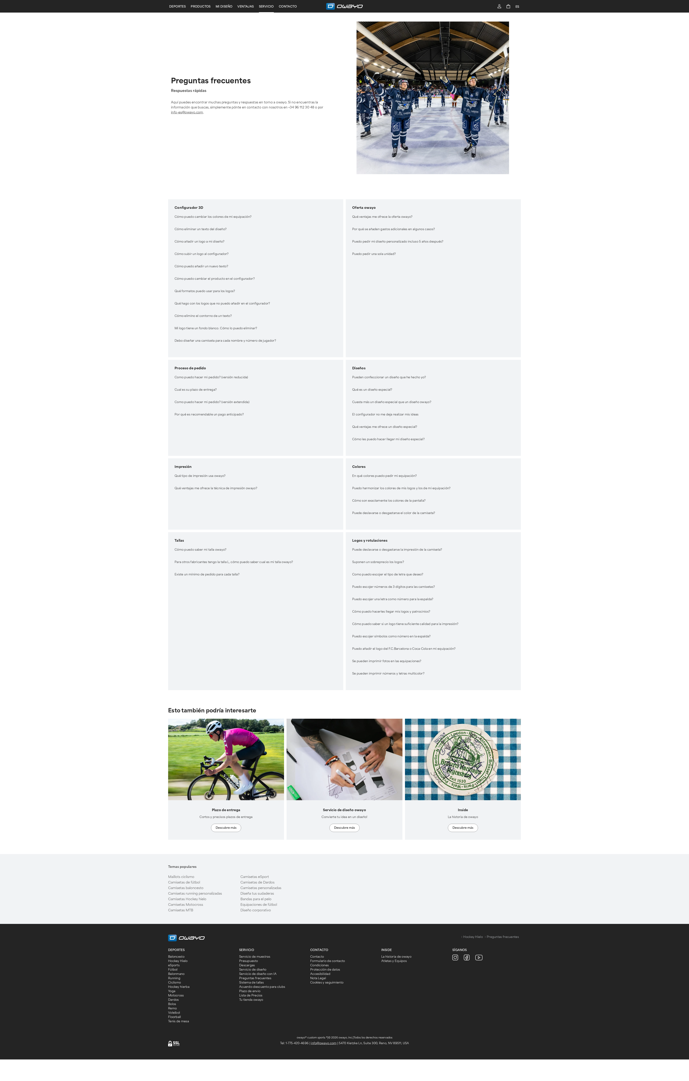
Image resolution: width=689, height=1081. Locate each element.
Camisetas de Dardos (257, 882)
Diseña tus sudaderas (257, 894)
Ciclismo (174, 982)
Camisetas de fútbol (184, 882)
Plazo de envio (249, 991)
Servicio (266, 6)
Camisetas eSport (254, 877)
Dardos (173, 999)
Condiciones (319, 965)
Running (174, 978)
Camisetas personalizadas (260, 888)
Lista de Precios (251, 995)
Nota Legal (318, 978)
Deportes (177, 6)
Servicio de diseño (252, 969)
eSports (174, 965)
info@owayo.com (323, 1043)
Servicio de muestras (254, 956)
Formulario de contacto (327, 961)
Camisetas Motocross (185, 905)
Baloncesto (176, 956)
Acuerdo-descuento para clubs (262, 987)
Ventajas (245, 6)
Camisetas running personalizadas (195, 894)
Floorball (174, 1017)
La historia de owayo (396, 956)
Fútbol (173, 969)
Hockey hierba (178, 987)
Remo (172, 1008)
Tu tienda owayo (251, 999)
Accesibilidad (320, 974)
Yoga (171, 991)
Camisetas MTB (180, 910)
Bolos (172, 1004)
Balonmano (176, 974)
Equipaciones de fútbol (258, 905)
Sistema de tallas (251, 982)
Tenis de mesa (178, 1021)
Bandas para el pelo (255, 899)
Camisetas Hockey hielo (187, 899)
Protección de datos (325, 969)
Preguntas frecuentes (255, 978)
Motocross (176, 995)
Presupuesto (248, 961)
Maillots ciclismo (181, 877)
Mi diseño (224, 6)
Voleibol (174, 1012)
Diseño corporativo (255, 910)
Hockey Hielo (473, 937)
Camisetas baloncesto (185, 888)
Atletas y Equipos (394, 961)
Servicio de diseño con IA (258, 974)
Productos (201, 6)
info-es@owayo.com (187, 112)
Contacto (288, 6)
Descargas (247, 965)
